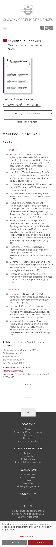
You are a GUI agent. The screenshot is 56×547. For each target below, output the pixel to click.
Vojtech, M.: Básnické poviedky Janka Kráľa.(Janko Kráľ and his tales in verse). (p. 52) (31, 196)
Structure (28, 435)
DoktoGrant (28, 483)
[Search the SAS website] (42, 28)
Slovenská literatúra (22, 105)
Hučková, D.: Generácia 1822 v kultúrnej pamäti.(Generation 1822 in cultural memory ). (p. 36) (31, 187)
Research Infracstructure (28, 462)
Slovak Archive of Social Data (28, 514)
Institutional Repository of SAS (28, 511)
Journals (28, 456)
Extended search (28, 122)
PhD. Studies (28, 474)
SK (51, 28)
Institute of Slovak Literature (18, 99)
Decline (14, 542)
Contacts (28, 438)
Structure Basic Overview (28, 432)
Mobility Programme (28, 486)
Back (28, 384)
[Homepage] (28, 10)
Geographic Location (28, 441)
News (28, 498)
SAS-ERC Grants (28, 477)
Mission (28, 429)
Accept (40, 542)
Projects (28, 453)
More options (27, 536)
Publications (28, 459)
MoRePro (28, 480)
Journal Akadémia (28, 517)
